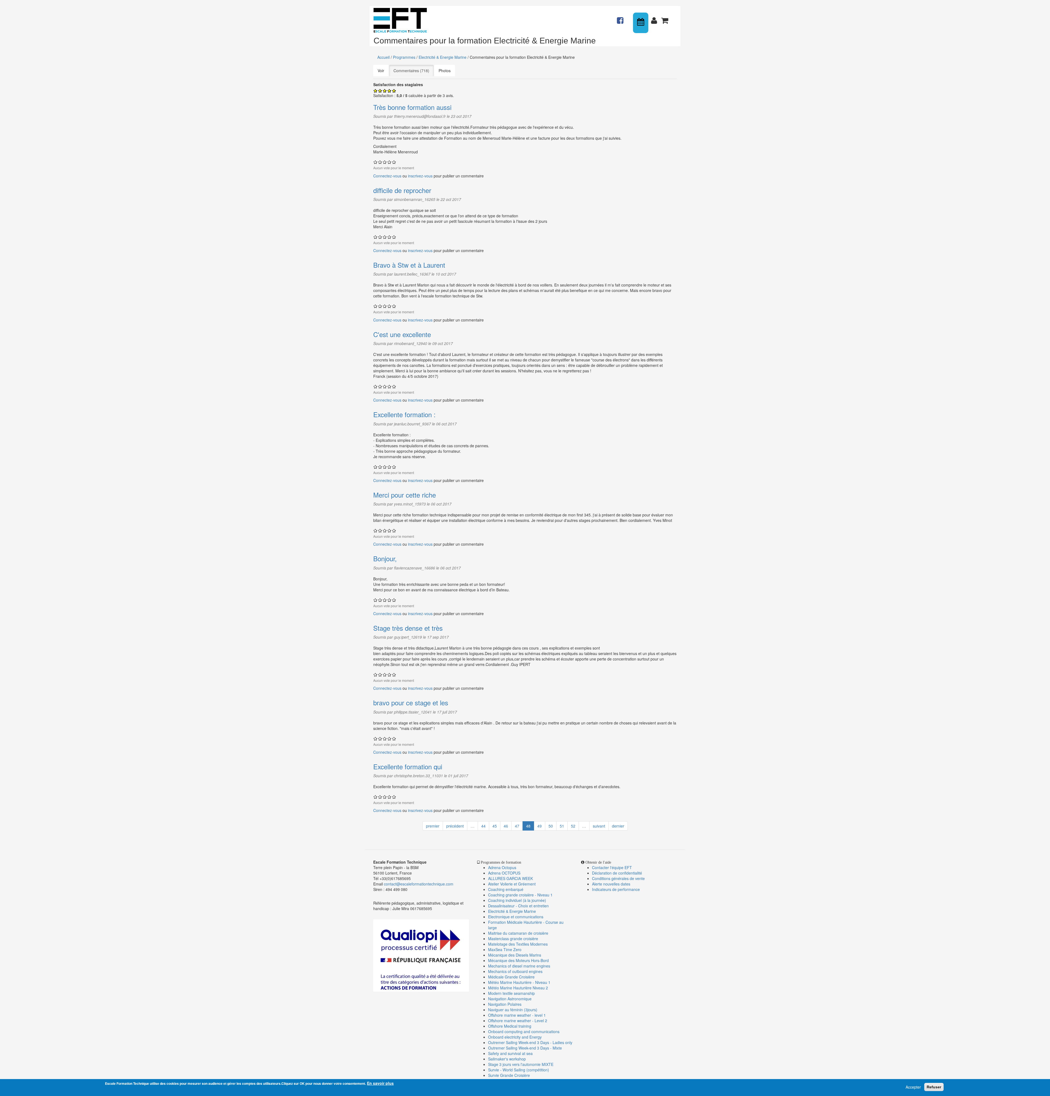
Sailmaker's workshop (507, 1059)
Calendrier (641, 23)
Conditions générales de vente (618, 878)
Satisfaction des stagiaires (398, 84)
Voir (381, 70)
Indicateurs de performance (616, 889)
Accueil (383, 57)
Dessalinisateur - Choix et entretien (518, 905)
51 (562, 826)
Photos (445, 70)
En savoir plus (380, 1083)
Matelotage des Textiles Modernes (518, 944)
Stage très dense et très (408, 628)
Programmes (404, 57)
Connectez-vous (387, 176)
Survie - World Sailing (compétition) (518, 1069)
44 (483, 826)
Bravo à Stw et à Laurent (409, 265)
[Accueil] (402, 20)
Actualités (621, 18)
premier (432, 826)
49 (539, 826)
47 (517, 826)
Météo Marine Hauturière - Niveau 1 (519, 982)
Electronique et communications (515, 916)
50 (551, 826)
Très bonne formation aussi (412, 107)
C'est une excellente (402, 334)
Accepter (913, 1087)
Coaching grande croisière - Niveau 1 (520, 895)
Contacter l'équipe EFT (612, 867)
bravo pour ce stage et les (410, 702)
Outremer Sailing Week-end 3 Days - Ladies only (530, 1042)
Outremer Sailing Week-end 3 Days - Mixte (525, 1048)
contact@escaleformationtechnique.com (418, 884)
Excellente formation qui (407, 766)
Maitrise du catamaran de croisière (518, 933)
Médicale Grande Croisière (511, 977)
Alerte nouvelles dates (611, 884)
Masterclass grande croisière (513, 938)
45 (494, 826)
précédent (455, 826)
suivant (599, 826)
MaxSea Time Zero (504, 949)
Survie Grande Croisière (509, 1075)
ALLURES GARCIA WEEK (510, 878)
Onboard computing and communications (523, 1031)
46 (506, 826)
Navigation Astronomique (510, 998)
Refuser (934, 1087)
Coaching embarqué (505, 889)
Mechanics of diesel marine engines (519, 966)
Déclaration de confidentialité (617, 873)
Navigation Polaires (504, 1004)
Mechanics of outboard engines (515, 971)
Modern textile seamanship (511, 993)
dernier (618, 826)
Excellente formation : (404, 414)
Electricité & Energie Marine (442, 57)
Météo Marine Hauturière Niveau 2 (518, 987)
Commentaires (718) (413, 70)
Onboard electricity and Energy (515, 1037)
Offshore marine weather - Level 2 (517, 1020)
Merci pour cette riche (404, 494)
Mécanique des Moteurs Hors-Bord (518, 960)
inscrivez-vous (420, 176)
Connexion (655, 18)
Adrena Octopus (502, 867)
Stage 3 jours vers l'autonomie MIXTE (520, 1064)
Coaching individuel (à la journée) (517, 900)
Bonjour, (385, 558)
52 (573, 826)
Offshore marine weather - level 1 (517, 1015)
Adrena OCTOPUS (504, 873)
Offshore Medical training (510, 1026)
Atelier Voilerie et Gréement (512, 884)
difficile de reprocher (402, 190)
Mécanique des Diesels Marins (514, 955)
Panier (665, 18)
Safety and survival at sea (510, 1053)
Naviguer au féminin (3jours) (512, 1009)
